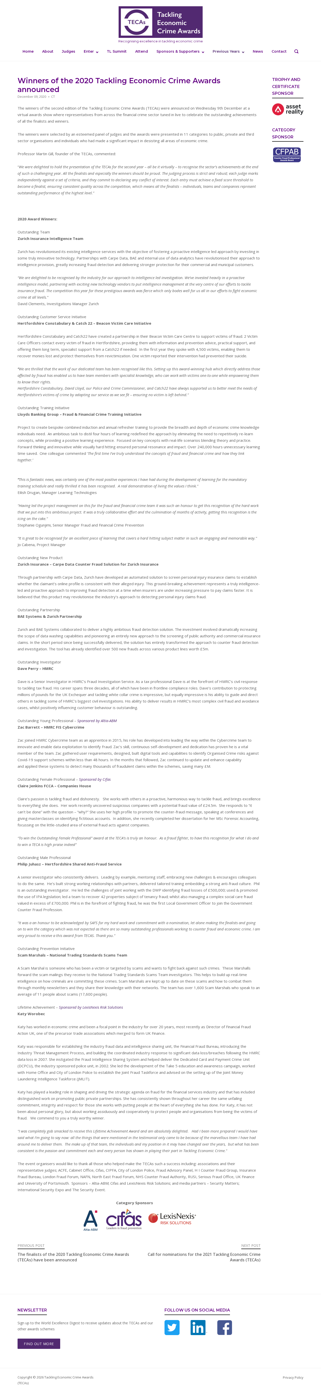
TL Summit (117, 51)
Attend (141, 51)
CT (53, 96)
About (47, 51)
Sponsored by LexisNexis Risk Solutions (91, 1007)
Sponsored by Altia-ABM (97, 720)
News (258, 51)
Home (28, 51)
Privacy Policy (293, 1377)
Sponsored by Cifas (95, 779)
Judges (68, 51)
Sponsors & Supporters (178, 51)
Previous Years (226, 51)
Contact (279, 51)
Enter (89, 51)
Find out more (39, 1343)
